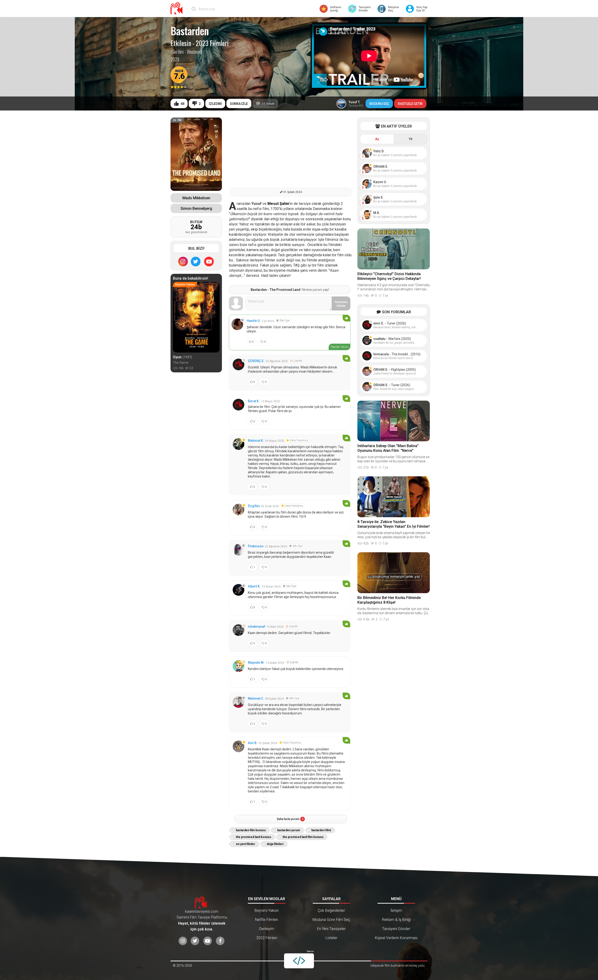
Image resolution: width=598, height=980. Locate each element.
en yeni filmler (245, 844)
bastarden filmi (321, 830)
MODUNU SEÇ (379, 104)
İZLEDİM (215, 104)
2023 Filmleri (212, 43)
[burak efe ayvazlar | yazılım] (299, 960)
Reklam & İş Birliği (396, 919)
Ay (377, 139)
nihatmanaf (256, 626)
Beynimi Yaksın (267, 910)
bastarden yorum (288, 830)
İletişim (396, 910)
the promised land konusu (253, 837)
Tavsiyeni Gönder (396, 929)
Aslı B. (252, 743)
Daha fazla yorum (290, 819)
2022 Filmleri (266, 938)
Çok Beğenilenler (331, 910)
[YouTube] (209, 261)
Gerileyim (266, 929)
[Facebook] (220, 941)
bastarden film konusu (251, 830)
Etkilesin (181, 43)
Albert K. (254, 586)
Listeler (331, 938)
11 (268, 103)
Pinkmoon (255, 546)
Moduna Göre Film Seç (331, 919)
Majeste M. (256, 662)
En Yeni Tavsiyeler (331, 929)
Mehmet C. (256, 698)
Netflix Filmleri (266, 919)
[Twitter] (196, 261)
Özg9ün (254, 506)
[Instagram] (183, 261)
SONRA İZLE (239, 104)
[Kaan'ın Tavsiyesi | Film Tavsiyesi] (178, 8)
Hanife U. (253, 320)
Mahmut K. (256, 440)
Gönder (341, 303)
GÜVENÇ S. (256, 361)
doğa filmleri (275, 844)
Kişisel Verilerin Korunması (396, 938)
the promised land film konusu (303, 837)
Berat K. (254, 401)
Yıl (410, 139)
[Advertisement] (291, 150)
